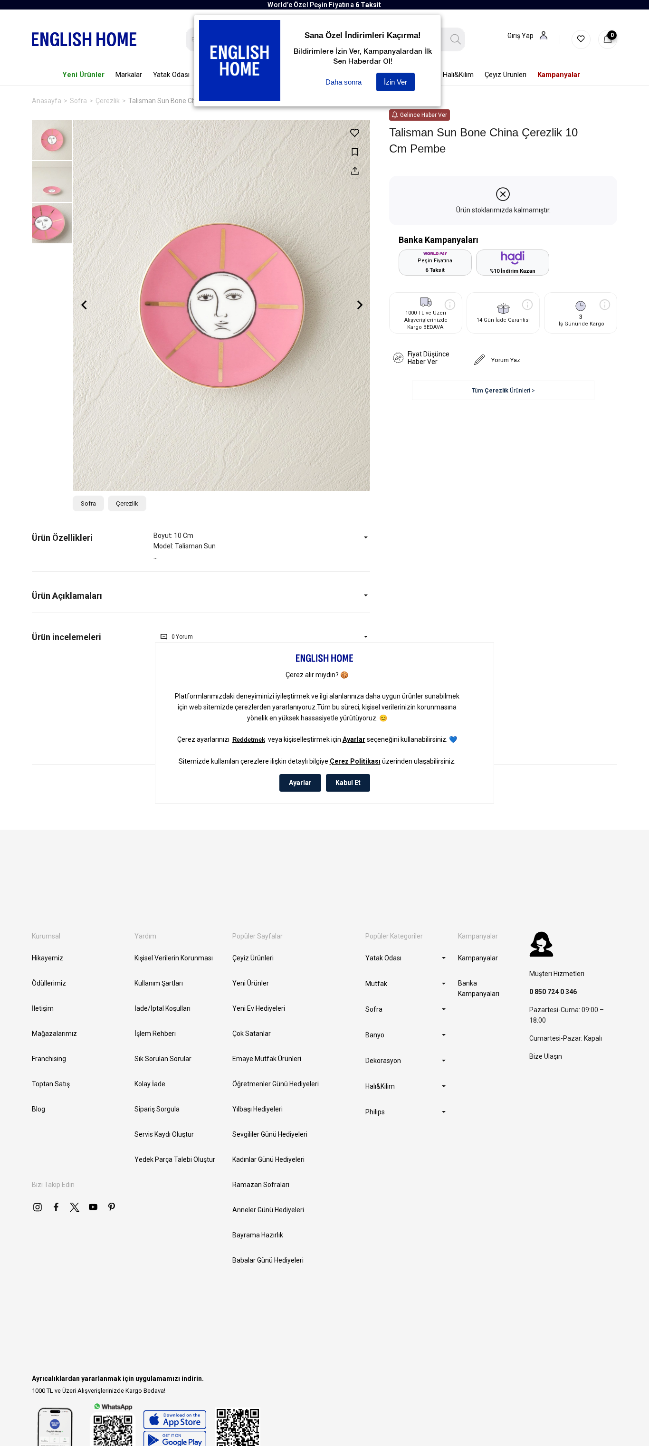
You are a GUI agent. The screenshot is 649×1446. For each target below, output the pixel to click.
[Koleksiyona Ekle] (354, 152)
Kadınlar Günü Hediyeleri (268, 1159)
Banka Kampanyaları (478, 988)
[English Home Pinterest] (111, 1207)
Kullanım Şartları (158, 983)
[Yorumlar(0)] (92, 637)
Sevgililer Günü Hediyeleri (269, 1134)
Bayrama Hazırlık (257, 1235)
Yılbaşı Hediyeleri (257, 1109)
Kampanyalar (478, 958)
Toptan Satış (51, 1084)
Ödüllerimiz (49, 983)
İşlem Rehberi (155, 1033)
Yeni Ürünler (250, 983)
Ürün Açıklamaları (67, 596)
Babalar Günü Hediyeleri (268, 1260)
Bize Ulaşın (545, 1056)
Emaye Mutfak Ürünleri (266, 1059)
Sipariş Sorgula (157, 1109)
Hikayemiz (47, 958)
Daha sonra (343, 82)
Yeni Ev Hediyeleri (258, 1008)
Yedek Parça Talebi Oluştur (174, 1159)
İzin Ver (395, 82)
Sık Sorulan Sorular (162, 1059)
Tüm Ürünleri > (503, 390)
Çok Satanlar (251, 1033)
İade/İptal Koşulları (162, 1008)
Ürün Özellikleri (62, 538)
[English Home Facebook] (56, 1207)
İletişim (43, 1008)
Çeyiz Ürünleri (253, 958)
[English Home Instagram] (37, 1207)
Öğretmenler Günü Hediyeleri (275, 1084)
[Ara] (456, 39)
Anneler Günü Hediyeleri (268, 1210)
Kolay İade (149, 1084)
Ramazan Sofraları (260, 1184)
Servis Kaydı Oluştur (164, 1134)
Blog (38, 1109)
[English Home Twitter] (74, 1207)
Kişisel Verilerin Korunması (173, 958)
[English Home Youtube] (93, 1207)
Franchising (49, 1059)
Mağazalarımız (54, 1033)
